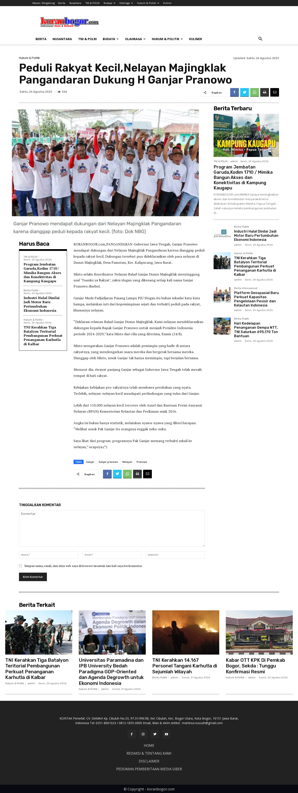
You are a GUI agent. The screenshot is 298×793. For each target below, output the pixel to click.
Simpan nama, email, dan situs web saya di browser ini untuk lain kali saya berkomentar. (83, 566)
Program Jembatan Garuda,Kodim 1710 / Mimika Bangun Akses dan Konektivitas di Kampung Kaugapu (42, 272)
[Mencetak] (264, 92)
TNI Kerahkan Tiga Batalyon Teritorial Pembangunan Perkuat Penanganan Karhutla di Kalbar (43, 335)
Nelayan (127, 461)
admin (234, 161)
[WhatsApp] (254, 92)
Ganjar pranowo (108, 461)
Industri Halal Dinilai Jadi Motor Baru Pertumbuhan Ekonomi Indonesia (42, 304)
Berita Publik (31, 290)
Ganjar (90, 461)
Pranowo (142, 461)
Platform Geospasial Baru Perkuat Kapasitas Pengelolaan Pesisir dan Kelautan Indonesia (256, 299)
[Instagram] (143, 734)
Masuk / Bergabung (44, 3)
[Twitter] (244, 92)
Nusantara (75, 3)
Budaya (108, 3)
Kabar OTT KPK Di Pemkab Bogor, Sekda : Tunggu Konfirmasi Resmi (255, 666)
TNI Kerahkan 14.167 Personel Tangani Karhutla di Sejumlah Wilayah (184, 666)
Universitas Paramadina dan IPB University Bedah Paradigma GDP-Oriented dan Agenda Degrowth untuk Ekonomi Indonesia (111, 671)
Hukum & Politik (146, 3)
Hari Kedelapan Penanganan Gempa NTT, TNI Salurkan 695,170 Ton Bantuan (256, 329)
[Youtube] (166, 734)
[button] (260, 39)
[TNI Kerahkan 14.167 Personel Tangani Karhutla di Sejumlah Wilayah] (185, 632)
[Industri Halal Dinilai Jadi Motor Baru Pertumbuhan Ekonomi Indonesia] (222, 234)
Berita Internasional (245, 288)
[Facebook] (234, 92)
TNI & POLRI (92, 3)
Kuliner (167, 3)
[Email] (274, 92)
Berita (61, 3)
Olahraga (124, 3)
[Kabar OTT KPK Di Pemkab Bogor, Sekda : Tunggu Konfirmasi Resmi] (259, 632)
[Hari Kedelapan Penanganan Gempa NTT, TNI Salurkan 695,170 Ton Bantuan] (222, 326)
